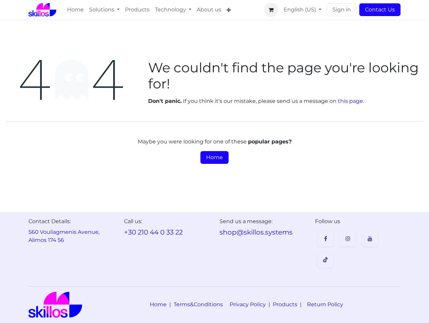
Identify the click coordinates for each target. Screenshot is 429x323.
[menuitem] (75, 9)
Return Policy (325, 304)
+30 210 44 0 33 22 (153, 232)
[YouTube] (370, 238)
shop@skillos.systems (256, 232)
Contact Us (380, 9)
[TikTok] (325, 259)
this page (350, 101)
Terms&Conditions (198, 304)
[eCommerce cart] (271, 10)
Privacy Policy (248, 304)
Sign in (341, 9)
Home (214, 157)
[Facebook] (325, 238)
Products (285, 304)
